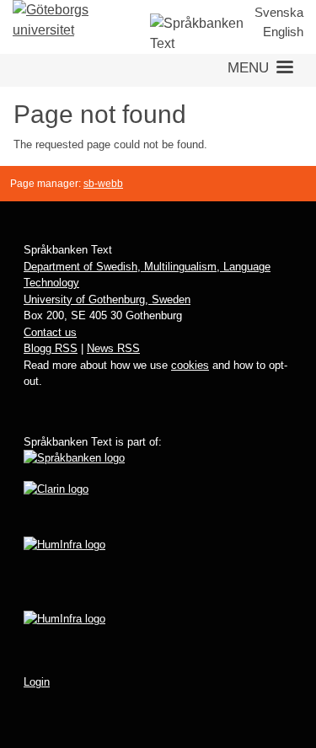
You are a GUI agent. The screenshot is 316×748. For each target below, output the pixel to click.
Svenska (278, 12)
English (283, 31)
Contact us (50, 332)
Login (37, 682)
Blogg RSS (51, 348)
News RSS (113, 348)
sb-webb (103, 184)
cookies (190, 365)
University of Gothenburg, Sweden (107, 299)
